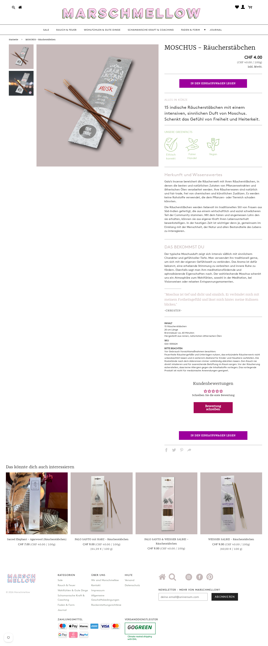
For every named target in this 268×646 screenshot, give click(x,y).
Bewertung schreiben (213, 407)
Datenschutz (132, 585)
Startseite (13, 40)
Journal (62, 609)
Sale (60, 580)
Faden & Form (66, 604)
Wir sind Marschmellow (105, 580)
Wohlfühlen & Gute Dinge (73, 590)
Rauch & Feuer (66, 585)
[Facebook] (200, 576)
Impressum (98, 590)
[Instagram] (189, 576)
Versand (129, 580)
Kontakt (95, 585)
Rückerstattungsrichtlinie (106, 604)
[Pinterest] (209, 578)
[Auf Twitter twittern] (174, 450)
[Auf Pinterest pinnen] (182, 450)
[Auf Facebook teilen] (166, 450)
